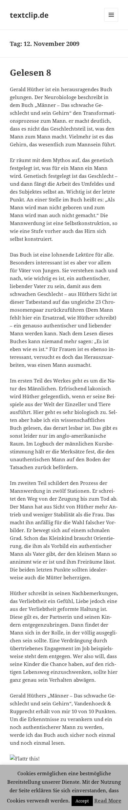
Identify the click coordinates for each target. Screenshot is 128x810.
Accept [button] (82, 801)
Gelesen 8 (30, 72)
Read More (107, 800)
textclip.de (29, 15)
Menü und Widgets (111, 21)
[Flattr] (64, 758)
